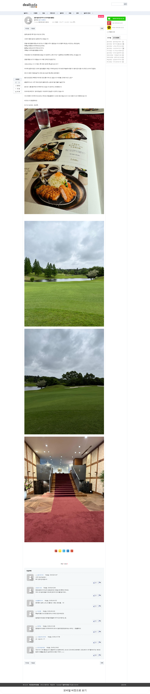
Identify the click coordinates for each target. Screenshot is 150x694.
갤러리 (62, 13)
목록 (102, 28)
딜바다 (26, 13)
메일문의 (52, 684)
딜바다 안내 (87, 13)
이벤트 (35, 13)
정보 (43, 13)
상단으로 (123, 684)
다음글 (33, 28)
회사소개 (25, 684)
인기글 (109, 37)
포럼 (70, 13)
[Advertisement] (83, 6)
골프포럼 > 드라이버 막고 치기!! (115, 48)
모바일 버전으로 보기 (75, 690)
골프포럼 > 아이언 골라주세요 (115, 53)
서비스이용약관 (44, 684)
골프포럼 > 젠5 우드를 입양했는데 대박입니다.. (119, 44)
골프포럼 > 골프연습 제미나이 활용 (116, 41)
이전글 (27, 28)
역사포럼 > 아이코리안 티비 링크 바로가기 (118, 62)
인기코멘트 (116, 37)
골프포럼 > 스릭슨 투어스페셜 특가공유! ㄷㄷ (119, 46)
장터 (77, 13)
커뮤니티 (52, 13)
